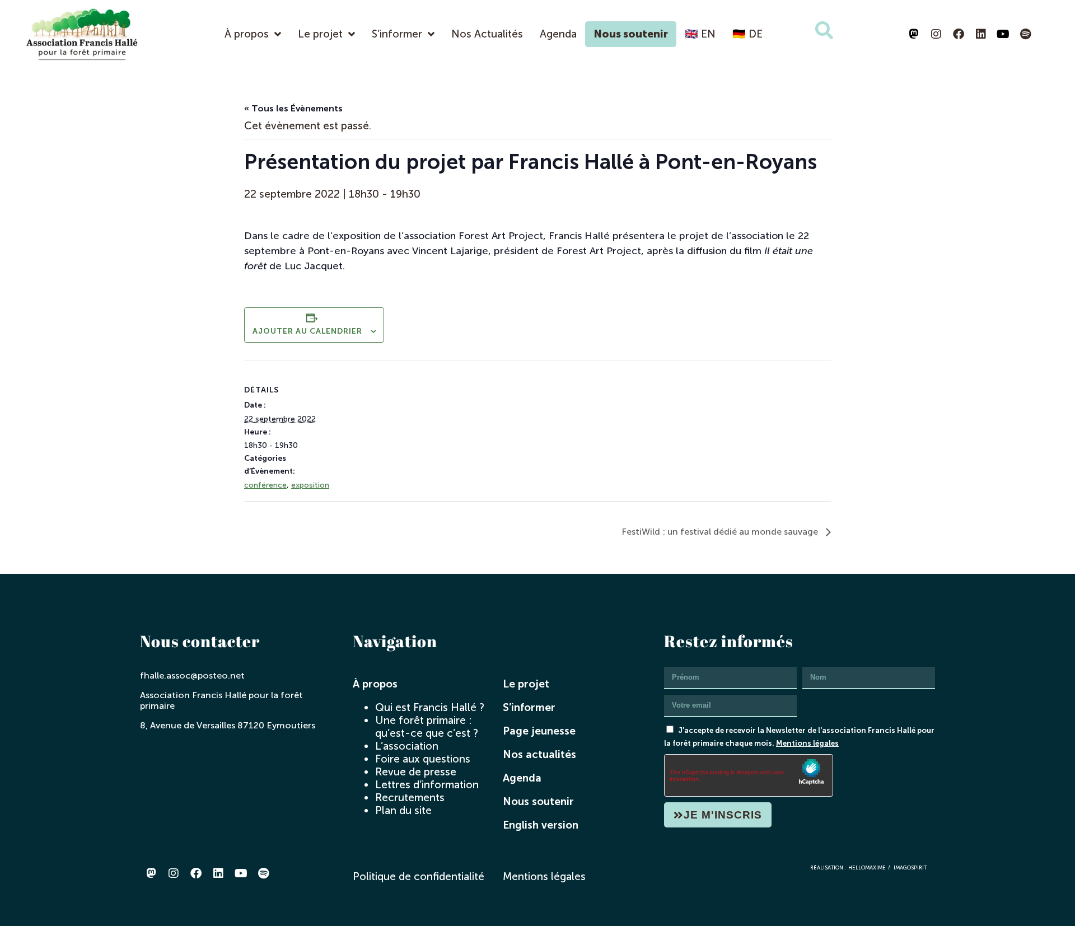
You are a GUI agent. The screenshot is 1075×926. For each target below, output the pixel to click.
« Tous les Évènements (293, 108)
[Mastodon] (914, 34)
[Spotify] (1026, 34)
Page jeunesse (539, 730)
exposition (310, 485)
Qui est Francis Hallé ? (429, 707)
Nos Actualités (487, 33)
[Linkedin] (981, 34)
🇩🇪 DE (747, 33)
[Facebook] (958, 34)
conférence (265, 485)
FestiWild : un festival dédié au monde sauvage (720, 531)
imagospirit (910, 867)
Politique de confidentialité (418, 876)
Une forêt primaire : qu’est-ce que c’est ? (426, 727)
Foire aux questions (422, 758)
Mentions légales (807, 742)
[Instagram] (936, 34)
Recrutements (410, 797)
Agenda (558, 33)
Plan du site (403, 810)
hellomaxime (867, 867)
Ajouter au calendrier (307, 331)
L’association (406, 746)
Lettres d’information (427, 784)
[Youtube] (1003, 34)
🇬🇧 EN (700, 33)
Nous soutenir (630, 33)
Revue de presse (415, 771)
